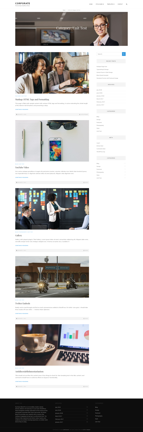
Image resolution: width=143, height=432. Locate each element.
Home (90, 4)
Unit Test (24, 96)
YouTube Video (22, 167)
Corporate (22, 3)
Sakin (86, 182)
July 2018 (99, 90)
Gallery (18, 235)
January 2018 (100, 96)
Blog (16, 164)
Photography (23, 232)
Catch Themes (86, 429)
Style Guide (99, 4)
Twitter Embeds (22, 303)
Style (98, 128)
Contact (120, 4)
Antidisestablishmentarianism (29, 371)
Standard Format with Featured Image (107, 78)
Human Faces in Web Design (105, 72)
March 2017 (100, 99)
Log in (98, 143)
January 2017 (100, 105)
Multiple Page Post (102, 66)
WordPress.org (101, 151)
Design (98, 119)
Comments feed (101, 148)
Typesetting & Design (103, 69)
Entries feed (100, 146)
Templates (110, 4)
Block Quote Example (102, 75)
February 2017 (101, 102)
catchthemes (84, 114)
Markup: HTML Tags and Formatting (32, 99)
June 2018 (99, 93)
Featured (18, 96)
